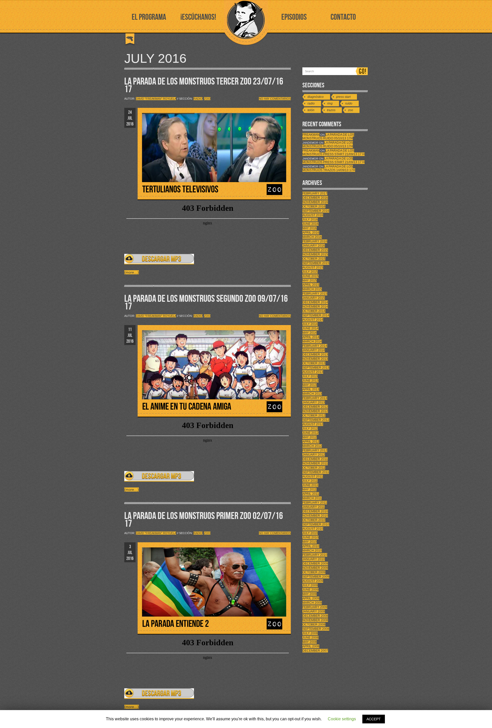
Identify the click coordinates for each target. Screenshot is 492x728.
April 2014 (310, 337)
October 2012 (313, 415)
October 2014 (313, 311)
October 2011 (313, 468)
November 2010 (315, 515)
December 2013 (315, 354)
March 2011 (312, 498)
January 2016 (313, 245)
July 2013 (310, 376)
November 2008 (315, 620)
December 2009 (315, 563)
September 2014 (315, 315)
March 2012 (312, 446)
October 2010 (313, 520)
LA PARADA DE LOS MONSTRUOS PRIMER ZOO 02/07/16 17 (203, 519)
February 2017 (314, 193)
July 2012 (310, 428)
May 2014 (309, 333)
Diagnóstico (316, 97)
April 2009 (310, 598)
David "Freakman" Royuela (156, 98)
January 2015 (313, 298)
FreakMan (311, 135)
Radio (197, 98)
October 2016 (313, 206)
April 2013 (310, 389)
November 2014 (315, 306)
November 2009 (315, 568)
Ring (330, 103)
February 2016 (314, 241)
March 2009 (312, 603)
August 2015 (312, 267)
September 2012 (315, 420)
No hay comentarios (275, 98)
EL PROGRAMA (149, 17)
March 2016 (312, 237)
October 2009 (313, 572)
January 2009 (313, 611)
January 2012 (313, 454)
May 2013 (309, 385)
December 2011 (315, 459)
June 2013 (310, 380)
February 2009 (314, 607)
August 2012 (312, 424)
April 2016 (310, 232)
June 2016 (310, 224)
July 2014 (310, 324)
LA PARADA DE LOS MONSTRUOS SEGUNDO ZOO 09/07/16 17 (206, 302)
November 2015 (315, 254)
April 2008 (310, 646)
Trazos (331, 110)
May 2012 (309, 437)
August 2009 (312, 581)
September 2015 (315, 263)
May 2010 (309, 542)
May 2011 (309, 489)
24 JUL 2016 (130, 118)
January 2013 (313, 402)
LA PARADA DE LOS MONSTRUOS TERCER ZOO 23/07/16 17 (203, 85)
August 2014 (312, 319)
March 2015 (312, 289)
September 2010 (315, 524)
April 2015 (310, 285)
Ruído (348, 103)
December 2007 (315, 650)
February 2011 (314, 502)
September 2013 (315, 367)
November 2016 (315, 202)
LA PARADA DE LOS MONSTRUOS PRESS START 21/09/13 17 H (333, 152)
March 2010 (312, 550)
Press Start (343, 97)
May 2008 (309, 642)
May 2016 (309, 228)
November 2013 (315, 359)
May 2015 (309, 280)
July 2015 (310, 272)
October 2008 (313, 624)
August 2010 (312, 529)
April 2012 (310, 441)
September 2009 (315, 576)
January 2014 (313, 350)
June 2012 (310, 433)
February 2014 (314, 346)
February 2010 (314, 555)
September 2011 (315, 472)
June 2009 (310, 589)
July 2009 (310, 585)
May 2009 (309, 594)
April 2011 (310, 494)
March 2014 (312, 341)
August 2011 (312, 476)
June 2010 (310, 537)
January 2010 (313, 559)
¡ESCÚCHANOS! (198, 17)
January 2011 (313, 507)
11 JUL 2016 (130, 335)
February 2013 (314, 398)
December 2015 (315, 250)
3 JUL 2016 (130, 552)
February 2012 (314, 450)
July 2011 (309, 481)
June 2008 (310, 637)
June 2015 (310, 276)
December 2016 (315, 198)
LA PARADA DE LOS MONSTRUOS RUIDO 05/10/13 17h (328, 136)
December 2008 (315, 616)
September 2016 (315, 211)
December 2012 (315, 407)
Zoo (207, 98)
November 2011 (315, 463)
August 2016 (312, 215)
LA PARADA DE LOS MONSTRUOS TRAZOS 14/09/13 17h (328, 168)
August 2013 (312, 372)
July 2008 (310, 633)
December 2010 (315, 511)
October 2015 (313, 259)
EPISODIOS (294, 17)
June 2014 (310, 328)
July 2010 (310, 533)
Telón (311, 110)
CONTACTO (343, 17)
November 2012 (315, 411)
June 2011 (310, 485)
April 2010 (310, 546)
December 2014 (315, 302)
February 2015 (314, 293)
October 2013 (313, 363)
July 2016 (310, 219)
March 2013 (312, 394)
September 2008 (315, 629)
